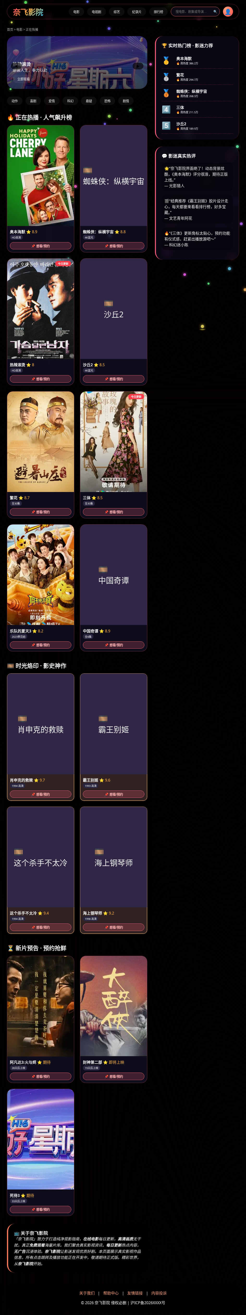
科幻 (70, 101)
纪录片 (136, 12)
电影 (76, 12)
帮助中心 (111, 1293)
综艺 (117, 12)
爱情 (52, 101)
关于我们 (87, 1293)
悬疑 (89, 101)
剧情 (126, 101)
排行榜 (158, 12)
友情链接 (135, 1293)
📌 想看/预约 (40, 246)
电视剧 (96, 12)
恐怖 (107, 101)
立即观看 (23, 79)
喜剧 (33, 101)
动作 (15, 101)
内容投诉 (159, 1293)
